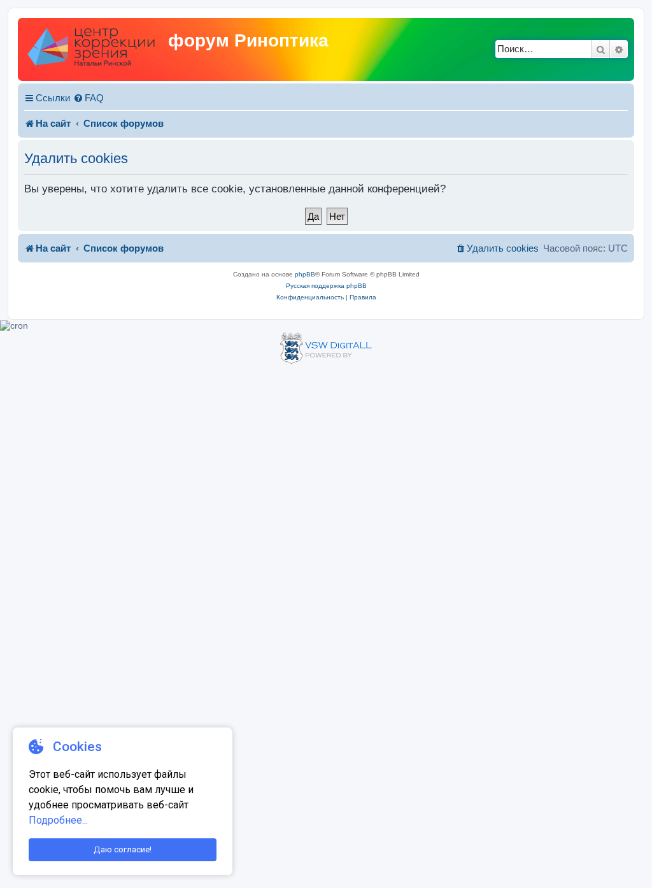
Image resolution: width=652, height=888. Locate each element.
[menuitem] (88, 98)
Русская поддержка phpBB (326, 285)
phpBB (305, 274)
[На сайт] (94, 49)
